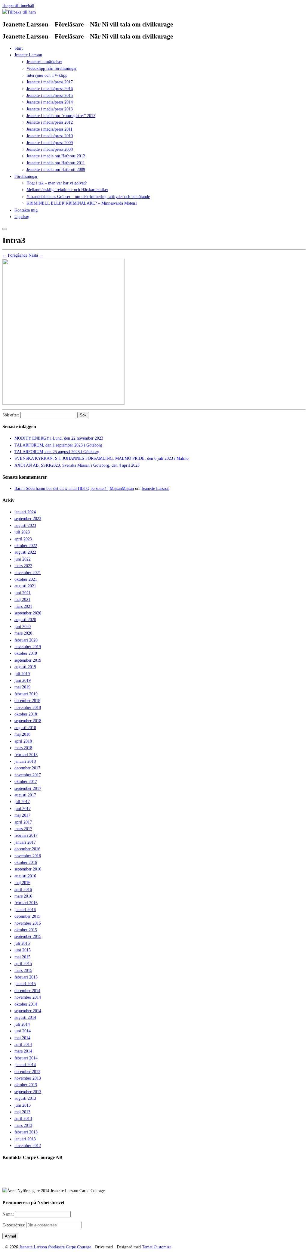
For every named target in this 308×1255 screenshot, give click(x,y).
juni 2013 (22, 1105)
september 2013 (27, 1092)
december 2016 (27, 849)
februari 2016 (26, 903)
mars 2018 (23, 748)
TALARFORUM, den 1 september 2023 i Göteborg (58, 445)
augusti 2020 (25, 619)
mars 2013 (23, 1125)
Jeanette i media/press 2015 (49, 95)
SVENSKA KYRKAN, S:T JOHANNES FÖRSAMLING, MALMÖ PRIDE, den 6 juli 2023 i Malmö (101, 458)
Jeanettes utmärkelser (44, 62)
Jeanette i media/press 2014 (49, 102)
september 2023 (27, 518)
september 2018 (27, 721)
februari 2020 (26, 640)
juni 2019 (22, 680)
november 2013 (27, 1078)
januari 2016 (25, 909)
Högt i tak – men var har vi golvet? (56, 183)
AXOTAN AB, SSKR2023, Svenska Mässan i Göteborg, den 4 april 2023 (77, 465)
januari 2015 (25, 983)
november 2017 (27, 775)
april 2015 (23, 963)
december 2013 (27, 1071)
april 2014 (23, 1044)
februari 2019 (26, 694)
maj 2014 (22, 1038)
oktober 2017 (25, 781)
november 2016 (27, 856)
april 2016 (23, 889)
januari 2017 (25, 842)
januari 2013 (25, 1139)
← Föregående (14, 255)
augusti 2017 (25, 795)
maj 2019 (22, 687)
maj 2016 (22, 882)
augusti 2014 (25, 1017)
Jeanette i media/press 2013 (49, 109)
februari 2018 (26, 755)
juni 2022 (22, 559)
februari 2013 (26, 1132)
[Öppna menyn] (4, 229)
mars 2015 (23, 970)
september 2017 (27, 788)
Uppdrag (21, 217)
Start (18, 48)
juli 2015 (22, 943)
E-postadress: (14, 1225)
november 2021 (27, 572)
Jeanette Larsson (28, 55)
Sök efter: (10, 415)
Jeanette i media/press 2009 (49, 143)
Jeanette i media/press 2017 (49, 82)
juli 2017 (22, 801)
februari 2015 (26, 977)
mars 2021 (23, 606)
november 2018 (27, 707)
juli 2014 (22, 1024)
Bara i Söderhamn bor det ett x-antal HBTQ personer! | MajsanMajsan (74, 488)
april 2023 (23, 539)
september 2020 (27, 613)
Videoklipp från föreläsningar (51, 68)
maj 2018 (22, 734)
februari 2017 (26, 835)
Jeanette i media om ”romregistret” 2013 (60, 115)
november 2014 (27, 997)
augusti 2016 (25, 876)
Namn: (8, 1214)
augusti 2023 (25, 525)
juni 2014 (22, 1031)
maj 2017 (22, 815)
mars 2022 (23, 566)
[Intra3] (63, 403)
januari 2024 (25, 512)
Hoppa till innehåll (18, 5)
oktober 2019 (25, 653)
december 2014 (27, 990)
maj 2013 (22, 1112)
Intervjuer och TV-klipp (46, 75)
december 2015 (27, 916)
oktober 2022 (25, 545)
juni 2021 (22, 593)
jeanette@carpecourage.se (161, 1180)
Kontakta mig (26, 210)
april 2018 (23, 741)
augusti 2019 (25, 667)
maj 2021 (22, 599)
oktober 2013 (25, 1085)
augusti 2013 (25, 1098)
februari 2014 (26, 1058)
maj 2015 (22, 957)
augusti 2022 (25, 552)
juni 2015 (22, 950)
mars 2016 (23, 896)
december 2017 (27, 768)
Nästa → (36, 255)
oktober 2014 (25, 1004)
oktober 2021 (25, 579)
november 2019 (27, 647)
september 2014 (27, 1011)
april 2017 (23, 822)
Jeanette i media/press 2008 (49, 149)
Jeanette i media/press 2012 (49, 122)
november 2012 (27, 1145)
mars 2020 (23, 633)
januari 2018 (25, 761)
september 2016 (27, 869)
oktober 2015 (25, 930)
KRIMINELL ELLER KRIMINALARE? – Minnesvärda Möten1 (81, 203)
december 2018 (27, 700)
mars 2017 (23, 829)
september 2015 (27, 936)
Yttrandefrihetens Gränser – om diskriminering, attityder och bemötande (88, 196)
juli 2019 (22, 674)
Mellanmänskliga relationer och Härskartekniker (67, 189)
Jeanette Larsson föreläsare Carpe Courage (55, 1247)
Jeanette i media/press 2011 (49, 129)
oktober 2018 (25, 714)
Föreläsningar (26, 176)
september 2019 (27, 660)
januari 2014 (25, 1064)
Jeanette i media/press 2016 (49, 88)
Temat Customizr (156, 1247)
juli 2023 (22, 532)
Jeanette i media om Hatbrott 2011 (55, 163)
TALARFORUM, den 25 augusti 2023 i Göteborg (56, 452)
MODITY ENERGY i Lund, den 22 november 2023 (58, 438)
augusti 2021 (25, 586)
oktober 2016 (25, 862)
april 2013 (23, 1118)
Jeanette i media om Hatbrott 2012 (55, 156)
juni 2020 (22, 626)
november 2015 (27, 923)
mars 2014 (23, 1051)
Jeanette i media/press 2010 (49, 136)
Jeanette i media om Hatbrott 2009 (55, 169)
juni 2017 (22, 808)
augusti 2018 (25, 727)
